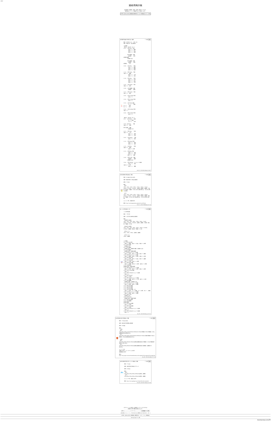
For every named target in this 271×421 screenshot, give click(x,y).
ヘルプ (139, 13)
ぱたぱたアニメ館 (136, 417)
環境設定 (143, 13)
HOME (122, 13)
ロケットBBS (147, 13)
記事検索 (131, 13)
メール (144, 415)
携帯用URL (135, 13)
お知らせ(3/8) (126, 13)
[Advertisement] (43, 26)
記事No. (122, 410)
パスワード (133, 410)
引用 (147, 39)
